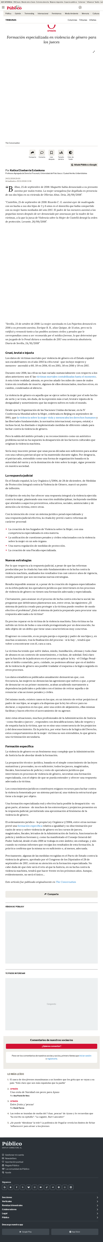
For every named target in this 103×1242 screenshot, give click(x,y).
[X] (22, 1187)
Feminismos (56, 13)
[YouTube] (40, 1187)
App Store (76, 1232)
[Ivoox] (70, 1187)
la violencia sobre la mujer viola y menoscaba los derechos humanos (56, 417)
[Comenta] (42, 153)
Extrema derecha (42, 2)
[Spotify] (58, 1187)
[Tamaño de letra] (61, 153)
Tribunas (10, 20)
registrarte (52, 1059)
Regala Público (12, 1165)
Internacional (43, 13)
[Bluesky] (28, 1187)
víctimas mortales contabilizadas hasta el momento (66, 376)
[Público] (47, 8)
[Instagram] (34, 1187)
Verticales (7, 1201)
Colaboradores (9, 1209)
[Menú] (3, 7)
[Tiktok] (46, 1187)
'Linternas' (82, 2)
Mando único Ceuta (28, 2)
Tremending (29, 13)
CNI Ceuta (16, 2)
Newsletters (10, 1158)
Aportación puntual (14, 1162)
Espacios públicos (70, 2)
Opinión (18, 13)
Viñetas (92, 20)
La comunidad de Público (17, 1169)
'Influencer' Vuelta (93, 2)
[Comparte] (32, 153)
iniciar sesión (85, 1056)
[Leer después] (51, 153)
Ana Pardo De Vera (21, 1096)
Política (8, 13)
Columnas (72, 20)
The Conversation (66, 881)
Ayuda (8, 1172)
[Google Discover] (10, 1187)
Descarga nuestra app (12, 1224)
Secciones (7, 1197)
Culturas (96, 13)
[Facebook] (16, 1187)
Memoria (85, 13)
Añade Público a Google (85, 165)
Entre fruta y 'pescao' (22, 1104)
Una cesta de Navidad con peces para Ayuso (34, 1092)
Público (12, 1144)
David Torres (18, 1108)
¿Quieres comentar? (51, 1046)
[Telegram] (52, 1187)
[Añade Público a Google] (4, 1187)
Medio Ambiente (71, 13)
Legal (4, 1213)
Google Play (27, 1232)
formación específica (30, 825)
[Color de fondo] (71, 153)
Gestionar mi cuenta (14, 1155)
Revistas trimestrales (12, 1205)
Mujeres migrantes (56, 2)
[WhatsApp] (64, 1187)
